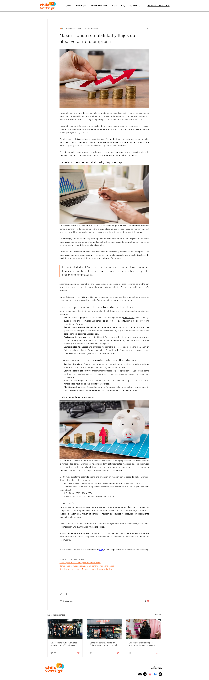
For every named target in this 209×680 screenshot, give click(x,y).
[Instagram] (150, 674)
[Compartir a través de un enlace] (61, 594)
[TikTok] (160, 674)
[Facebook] (155, 674)
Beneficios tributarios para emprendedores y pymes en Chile (142, 644)
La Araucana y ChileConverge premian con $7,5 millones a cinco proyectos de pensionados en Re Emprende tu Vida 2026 (64, 644)
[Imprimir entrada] (66, 594)
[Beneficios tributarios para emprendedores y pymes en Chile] (143, 629)
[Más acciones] (147, 28)
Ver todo (158, 615)
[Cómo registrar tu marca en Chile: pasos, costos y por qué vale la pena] (104, 629)
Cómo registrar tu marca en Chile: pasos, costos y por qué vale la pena (103, 644)
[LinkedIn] (145, 674)
